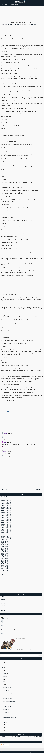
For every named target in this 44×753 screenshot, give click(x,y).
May (3, 682)
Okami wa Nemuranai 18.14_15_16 (8, 685)
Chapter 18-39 (3, 600)
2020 (3, 670)
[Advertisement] (22, 14)
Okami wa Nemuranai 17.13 (7, 710)
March (4, 719)
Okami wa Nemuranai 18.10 (7, 690)
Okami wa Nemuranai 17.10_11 (7, 714)
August (4, 678)
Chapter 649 (3, 605)
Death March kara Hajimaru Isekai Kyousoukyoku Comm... (12, 696)
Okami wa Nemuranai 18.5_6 (7, 695)
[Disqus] (22, 445)
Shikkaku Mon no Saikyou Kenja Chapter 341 (10, 701)
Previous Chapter (5, 411)
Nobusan (9, 736)
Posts (3, 744)
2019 (3, 724)
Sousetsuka (20, 1)
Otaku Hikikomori (5, 616)
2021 (3, 668)
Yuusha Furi (6, 738)
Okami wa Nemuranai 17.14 (7, 709)
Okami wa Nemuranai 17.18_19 (7, 704)
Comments (4, 745)
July (3, 679)
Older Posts (39, 489)
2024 (3, 664)
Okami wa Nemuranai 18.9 (7, 692)
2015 (3, 730)
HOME (2, 4)
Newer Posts (4, 489)
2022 (3, 667)
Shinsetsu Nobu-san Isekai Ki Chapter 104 (9, 707)
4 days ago (9, 618)
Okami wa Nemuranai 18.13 (7, 687)
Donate (16, 4)
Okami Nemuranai (11, 24)
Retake (25, 736)
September (4, 676)
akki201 (4, 620)
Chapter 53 (2, 597)
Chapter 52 (2, 597)
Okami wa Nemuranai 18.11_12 (7, 688)
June (3, 681)
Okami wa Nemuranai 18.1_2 (7, 699)
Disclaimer (32, 752)
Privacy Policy (28, 752)
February (4, 720)
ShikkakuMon (30, 736)
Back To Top (2, 751)
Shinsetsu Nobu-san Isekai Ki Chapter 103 (9, 717)
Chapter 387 (3, 602)
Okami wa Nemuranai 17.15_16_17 (8, 706)
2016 (3, 729)
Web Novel (17, 24)
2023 (3, 665)
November (4, 673)
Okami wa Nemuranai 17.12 (7, 712)
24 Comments (33, 24)
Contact (23, 752)
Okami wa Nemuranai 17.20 (7, 703)
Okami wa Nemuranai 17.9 (7, 715)
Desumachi (3, 736)
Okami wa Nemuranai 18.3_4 (7, 698)
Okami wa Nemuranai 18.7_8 (22, 22)
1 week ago (10, 626)
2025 (3, 662)
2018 (3, 725)
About (21, 752)
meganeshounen (5, 629)
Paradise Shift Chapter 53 (4, 618)
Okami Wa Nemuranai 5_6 (4, 626)
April (3, 684)
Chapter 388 (3, 603)
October (4, 674)
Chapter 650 (3, 606)
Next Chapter (40, 413)
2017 (3, 727)
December (4, 671)
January (4, 722)
